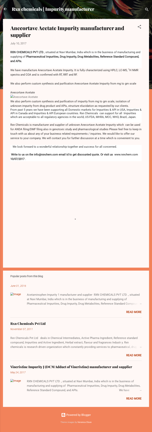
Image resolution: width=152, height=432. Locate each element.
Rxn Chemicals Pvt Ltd (28, 323)
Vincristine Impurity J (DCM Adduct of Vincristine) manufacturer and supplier (71, 367)
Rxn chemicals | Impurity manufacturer (53, 9)
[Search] (147, 10)
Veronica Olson (84, 422)
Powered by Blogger (78, 415)
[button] (139, 27)
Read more (134, 312)
